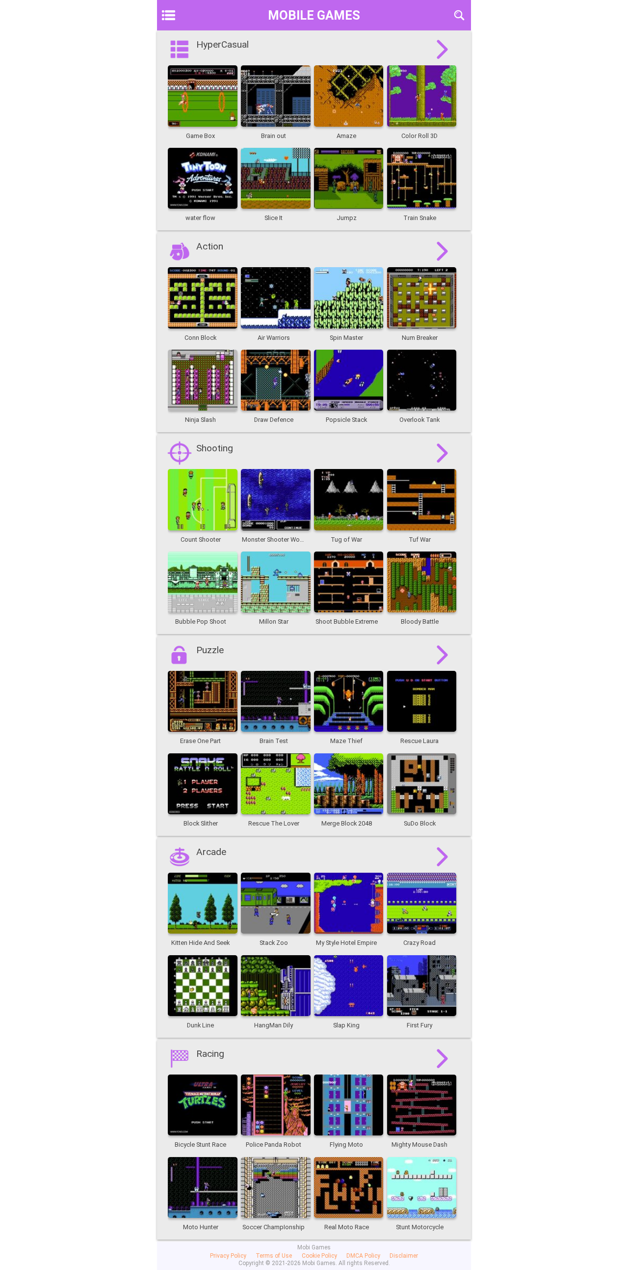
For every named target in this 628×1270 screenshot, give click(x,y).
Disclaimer (404, 1255)
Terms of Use (274, 1255)
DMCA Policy (363, 1255)
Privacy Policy (228, 1255)
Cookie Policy (319, 1255)
